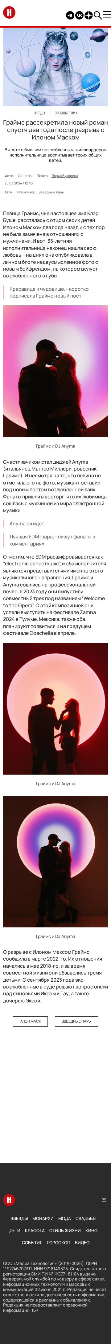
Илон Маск (26, 192)
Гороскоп (58, 1242)
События (32, 1242)
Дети (14, 1230)
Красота (35, 1230)
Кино (91, 1230)
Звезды (19, 1218)
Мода (64, 1218)
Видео (82, 1242)
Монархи (43, 1218)
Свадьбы (86, 1218)
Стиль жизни (65, 1230)
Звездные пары (51, 192)
